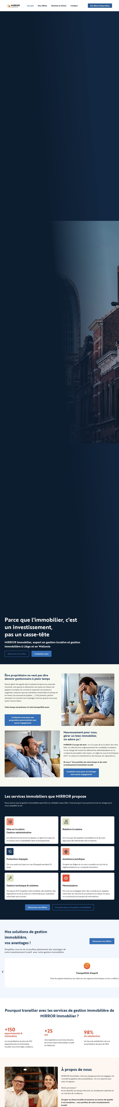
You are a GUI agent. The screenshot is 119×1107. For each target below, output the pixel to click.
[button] (2, 971)
